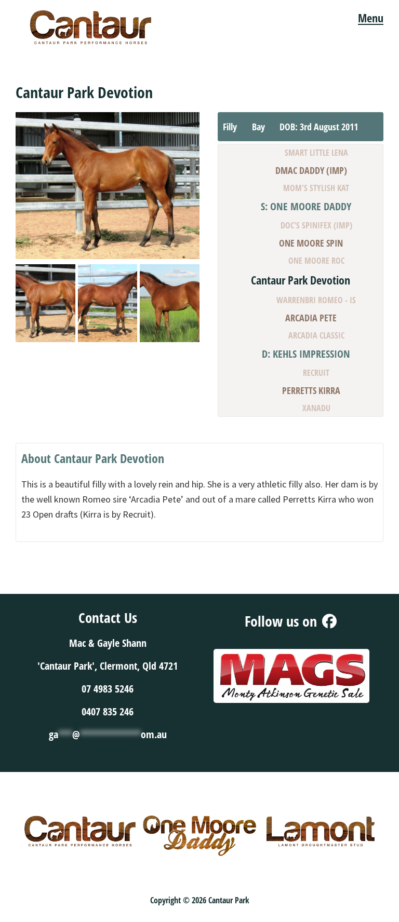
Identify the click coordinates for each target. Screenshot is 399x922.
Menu (370, 17)
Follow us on (283, 621)
